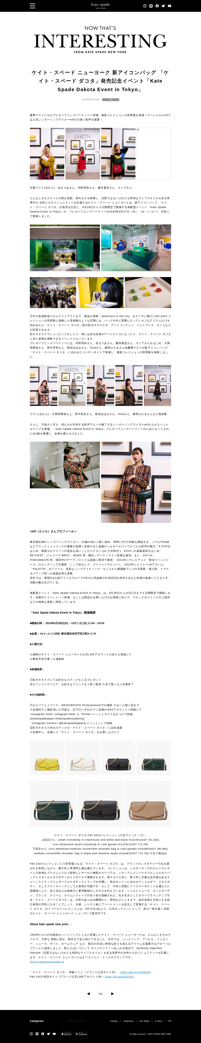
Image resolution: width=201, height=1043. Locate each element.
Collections (129, 1021)
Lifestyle (114, 1021)
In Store (158, 1021)
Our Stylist (144, 1021)
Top (100, 994)
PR (110, 100)
